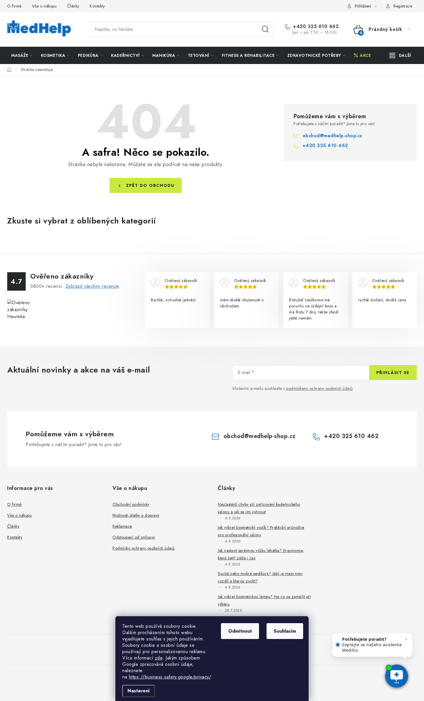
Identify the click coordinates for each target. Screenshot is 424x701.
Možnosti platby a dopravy (136, 515)
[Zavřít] (406, 639)
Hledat (265, 29)
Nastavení (138, 690)
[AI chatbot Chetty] (397, 676)
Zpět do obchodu (150, 185)
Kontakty (97, 6)
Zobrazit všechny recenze (92, 286)
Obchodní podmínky (130, 504)
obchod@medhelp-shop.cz (332, 135)
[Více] (400, 55)
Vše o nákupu (44, 6)
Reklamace (122, 526)
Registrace (402, 6)
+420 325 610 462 (315, 26)
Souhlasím (285, 631)
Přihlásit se (393, 372)
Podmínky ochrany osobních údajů (143, 548)
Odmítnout (240, 631)
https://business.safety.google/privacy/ (170, 677)
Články (73, 6)
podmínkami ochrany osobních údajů (319, 388)
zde (159, 658)
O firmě (14, 6)
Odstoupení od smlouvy (133, 537)
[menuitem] (22, 55)
